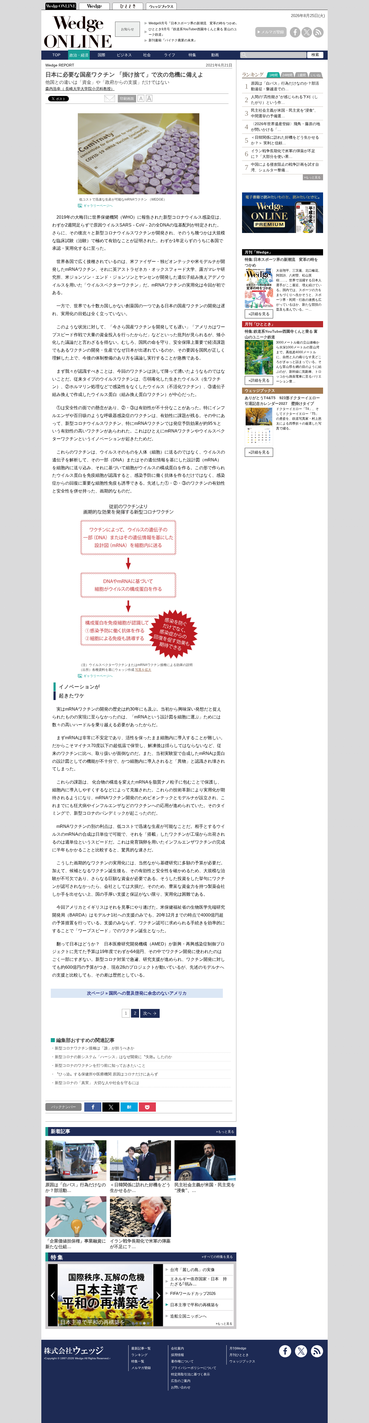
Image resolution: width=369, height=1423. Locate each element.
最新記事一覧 (141, 1348)
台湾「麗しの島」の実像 (192, 1269)
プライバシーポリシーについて (193, 1368)
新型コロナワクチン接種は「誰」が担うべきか (94, 1048)
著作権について (182, 1361)
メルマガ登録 (272, 32)
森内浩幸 (80, 88)
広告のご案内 (180, 1381)
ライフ (169, 55)
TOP (56, 55)
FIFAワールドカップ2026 (193, 1293)
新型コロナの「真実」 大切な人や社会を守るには (97, 1083)
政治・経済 (78, 55)
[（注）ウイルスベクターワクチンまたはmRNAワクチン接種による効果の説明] (138, 658)
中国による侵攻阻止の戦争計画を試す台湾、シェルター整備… (285, 167)
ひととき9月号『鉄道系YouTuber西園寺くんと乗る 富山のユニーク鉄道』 (194, 31)
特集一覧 (137, 1361)
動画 (215, 55)
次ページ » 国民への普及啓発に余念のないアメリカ (137, 993)
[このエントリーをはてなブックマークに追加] (129, 1107)
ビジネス (124, 55)
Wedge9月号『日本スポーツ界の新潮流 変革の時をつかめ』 (194, 23)
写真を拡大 (143, 670)
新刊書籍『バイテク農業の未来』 (173, 40)
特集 (192, 55)
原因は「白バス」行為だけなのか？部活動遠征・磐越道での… (285, 86)
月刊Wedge (237, 1348)
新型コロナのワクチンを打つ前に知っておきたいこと (100, 1065)
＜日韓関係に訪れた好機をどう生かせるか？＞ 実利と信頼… (285, 140)
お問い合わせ (180, 1387)
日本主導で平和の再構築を (92, 1322)
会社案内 (177, 1348)
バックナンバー (63, 1107)
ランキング (139, 1355)
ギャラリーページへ (98, 206)
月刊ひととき (239, 1355)
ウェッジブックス (242, 1361)
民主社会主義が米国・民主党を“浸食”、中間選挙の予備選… (284, 113)
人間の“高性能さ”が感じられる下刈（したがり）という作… (284, 100)
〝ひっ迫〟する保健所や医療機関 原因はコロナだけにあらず (106, 1074)
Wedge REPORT (59, 65)
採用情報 (177, 1355)
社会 (147, 55)
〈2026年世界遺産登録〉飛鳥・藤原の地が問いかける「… (285, 127)
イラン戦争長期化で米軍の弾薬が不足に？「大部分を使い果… (283, 154)
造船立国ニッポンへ (188, 1316)
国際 (101, 55)
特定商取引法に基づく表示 (190, 1374)
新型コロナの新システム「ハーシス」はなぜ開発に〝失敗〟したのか (113, 1057)
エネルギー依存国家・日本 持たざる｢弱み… (198, 1282)
